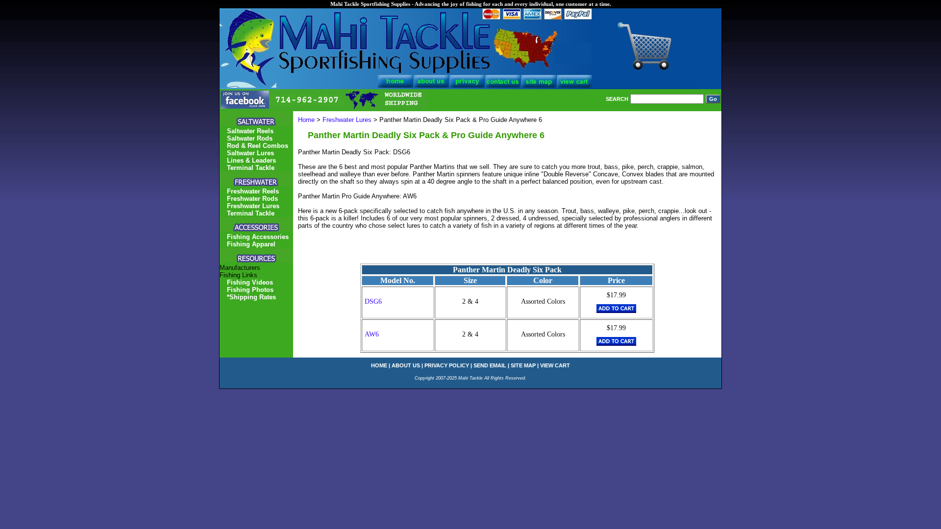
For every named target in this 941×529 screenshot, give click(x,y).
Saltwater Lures (250, 153)
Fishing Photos (250, 289)
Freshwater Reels (253, 191)
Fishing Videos (250, 282)
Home (306, 119)
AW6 (372, 334)
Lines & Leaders (251, 160)
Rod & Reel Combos (257, 145)
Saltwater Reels (250, 131)
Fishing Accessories (258, 236)
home (379, 365)
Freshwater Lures (346, 119)
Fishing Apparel (251, 244)
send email (489, 365)
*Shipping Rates (251, 297)
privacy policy (446, 365)
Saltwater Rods (249, 138)
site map (523, 365)
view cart (555, 365)
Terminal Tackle (250, 167)
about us (406, 365)
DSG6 (373, 301)
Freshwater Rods (252, 198)
